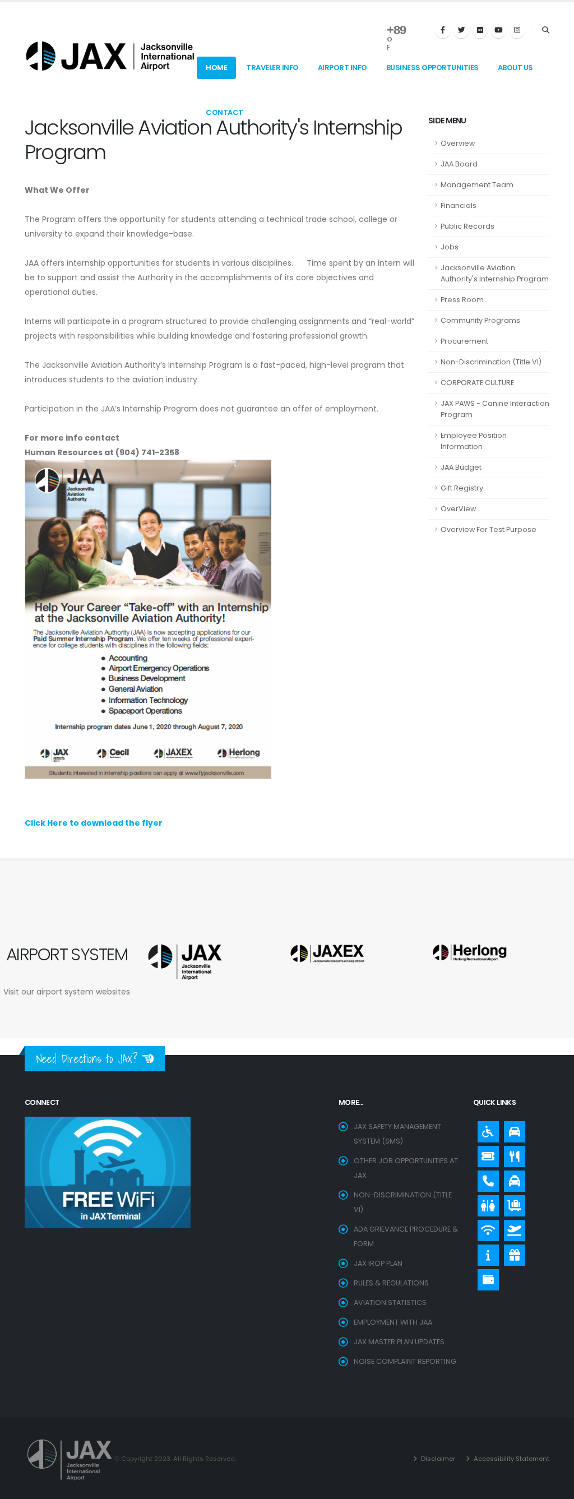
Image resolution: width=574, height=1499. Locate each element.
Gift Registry (462, 488)
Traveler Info (272, 67)
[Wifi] (485, 1228)
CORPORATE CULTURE (477, 382)
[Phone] (485, 1178)
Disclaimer (437, 1458)
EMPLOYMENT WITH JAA (393, 1322)
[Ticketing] (485, 1154)
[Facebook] (443, 30)
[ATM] (485, 1277)
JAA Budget (461, 467)
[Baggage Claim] (512, 1203)
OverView (458, 508)
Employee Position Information (474, 441)
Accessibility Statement (510, 1458)
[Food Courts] (512, 1154)
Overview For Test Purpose (488, 529)
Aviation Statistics (390, 1302)
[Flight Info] (512, 1228)
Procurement (464, 341)
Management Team (477, 184)
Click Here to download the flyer (94, 823)
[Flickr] (480, 30)
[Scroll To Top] (554, 1486)
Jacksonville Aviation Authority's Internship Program (495, 273)
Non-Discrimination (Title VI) (491, 362)
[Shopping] (512, 1252)
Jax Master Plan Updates (399, 1342)
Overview (458, 143)
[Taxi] (512, 1178)
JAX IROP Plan (378, 1263)
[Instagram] (517, 30)
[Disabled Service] (485, 1129)
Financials (458, 205)
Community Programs (480, 320)
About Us (515, 67)
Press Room (462, 299)
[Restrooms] (485, 1203)
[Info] (485, 1252)
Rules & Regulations (391, 1283)
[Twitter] (461, 30)
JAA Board (459, 164)
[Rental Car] (512, 1129)
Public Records (467, 226)
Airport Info (342, 67)
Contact (224, 112)
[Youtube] (498, 30)
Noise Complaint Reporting (405, 1361)
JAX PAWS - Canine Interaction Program (495, 409)
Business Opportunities (432, 67)
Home (216, 67)
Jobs (450, 247)
